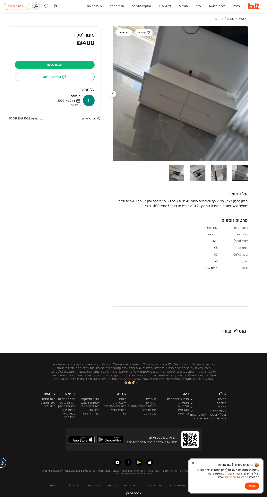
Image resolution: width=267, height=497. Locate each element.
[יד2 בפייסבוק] (128, 462)
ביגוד (123, 413)
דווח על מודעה (88, 118)
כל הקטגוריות (66, 399)
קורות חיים (68, 410)
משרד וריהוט (91, 413)
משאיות (184, 403)
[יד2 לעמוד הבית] (253, 6)
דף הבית (243, 19)
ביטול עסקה (94, 485)
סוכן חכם (69, 417)
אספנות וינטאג (90, 403)
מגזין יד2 (50, 406)
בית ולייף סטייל (90, 406)
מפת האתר (129, 485)
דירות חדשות (55, 485)
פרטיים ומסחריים (178, 399)
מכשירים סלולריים (114, 406)
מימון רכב (150, 413)
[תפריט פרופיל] (36, 6)
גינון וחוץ (94, 410)
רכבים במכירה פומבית (141, 406)
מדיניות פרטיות (176, 485)
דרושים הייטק (66, 406)
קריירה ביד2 (75, 485)
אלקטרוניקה (118, 403)
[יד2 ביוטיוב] (117, 462)
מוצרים (231, 19)
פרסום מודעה (15, 6)
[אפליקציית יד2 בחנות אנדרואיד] (138, 462)
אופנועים (183, 406)
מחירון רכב (149, 410)
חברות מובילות (65, 403)
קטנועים (183, 410)
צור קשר (112, 485)
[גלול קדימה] (113, 94)
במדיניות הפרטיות (236, 477)
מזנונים (219, 19)
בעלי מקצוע (48, 403)
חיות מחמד (48, 399)
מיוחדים (151, 399)
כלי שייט (183, 413)
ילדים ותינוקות (90, 399)
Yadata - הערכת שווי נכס (209, 418)
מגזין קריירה (67, 413)
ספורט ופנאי (118, 410)
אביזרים (151, 403)
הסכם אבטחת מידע (152, 485)
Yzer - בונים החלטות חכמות (208, 414)
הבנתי (252, 486)
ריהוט (122, 399)
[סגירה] (193, 463)
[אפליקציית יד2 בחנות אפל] (149, 462)
